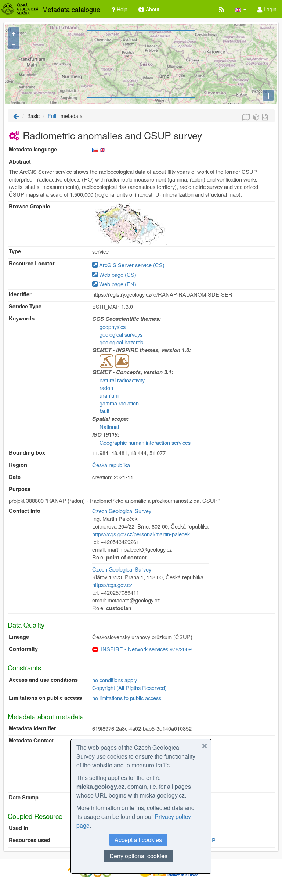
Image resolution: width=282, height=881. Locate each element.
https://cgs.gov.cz (112, 584)
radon (106, 387)
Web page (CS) (117, 274)
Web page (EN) (117, 284)
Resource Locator (32, 263)
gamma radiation (119, 403)
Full (52, 115)
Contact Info (24, 511)
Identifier (20, 294)
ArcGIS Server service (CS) (131, 265)
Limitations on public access (45, 698)
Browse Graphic (29, 206)
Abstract (20, 161)
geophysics (113, 326)
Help (121, 9)
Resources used (29, 840)
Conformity (23, 649)
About (151, 9)
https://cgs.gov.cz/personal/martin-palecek (141, 534)
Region (18, 465)
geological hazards (121, 342)
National (109, 426)
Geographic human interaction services (145, 442)
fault (104, 411)
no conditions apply (114, 680)
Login (269, 9)
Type (15, 251)
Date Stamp (24, 797)
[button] (241, 9)
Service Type (25, 306)
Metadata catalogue (71, 9)
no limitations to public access (126, 698)
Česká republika (111, 465)
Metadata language (33, 149)
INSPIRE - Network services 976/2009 (146, 649)
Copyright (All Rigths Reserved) (129, 687)
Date (15, 477)
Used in (18, 828)
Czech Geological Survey (121, 511)
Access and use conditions (43, 680)
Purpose (19, 489)
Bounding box (27, 452)
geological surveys (121, 334)
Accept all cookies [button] (138, 839)
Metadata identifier (32, 728)
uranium (109, 395)
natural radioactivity (122, 380)
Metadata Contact (31, 740)
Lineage (19, 637)
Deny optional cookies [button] (138, 856)
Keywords (22, 318)
